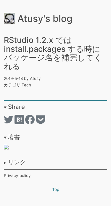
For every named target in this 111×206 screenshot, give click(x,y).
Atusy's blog (44, 18)
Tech (26, 85)
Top (55, 189)
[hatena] (20, 122)
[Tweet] (9, 122)
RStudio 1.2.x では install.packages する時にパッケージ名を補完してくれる (53, 53)
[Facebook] (30, 122)
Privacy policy (17, 175)
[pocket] (40, 122)
